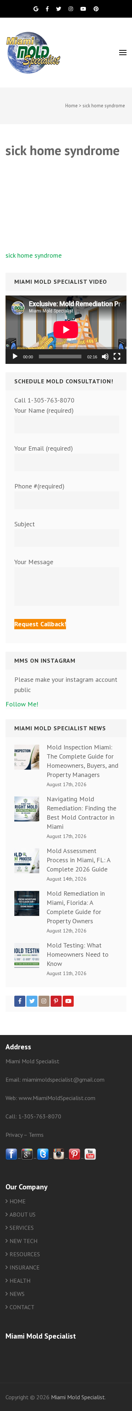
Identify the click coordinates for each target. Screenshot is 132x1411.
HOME (18, 1201)
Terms (36, 1134)
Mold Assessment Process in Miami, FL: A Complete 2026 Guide (78, 859)
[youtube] (90, 1157)
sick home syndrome (34, 255)
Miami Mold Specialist (78, 1397)
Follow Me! (22, 704)
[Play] (15, 356)
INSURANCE (25, 1267)
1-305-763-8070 (39, 1116)
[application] (66, 330)
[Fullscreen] (117, 356)
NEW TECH (23, 1241)
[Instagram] (44, 1001)
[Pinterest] (56, 1001)
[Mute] (105, 356)
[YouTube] (68, 1001)
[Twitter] (31, 1001)
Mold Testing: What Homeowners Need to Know (78, 954)
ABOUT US (23, 1214)
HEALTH (20, 1280)
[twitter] (43, 1157)
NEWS (17, 1293)
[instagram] (59, 1157)
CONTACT (22, 1307)
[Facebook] (19, 1001)
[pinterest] (74, 1157)
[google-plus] (27, 1157)
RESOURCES (25, 1254)
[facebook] (11, 1157)
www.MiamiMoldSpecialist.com (57, 1098)
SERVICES (22, 1227)
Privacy (14, 1134)
